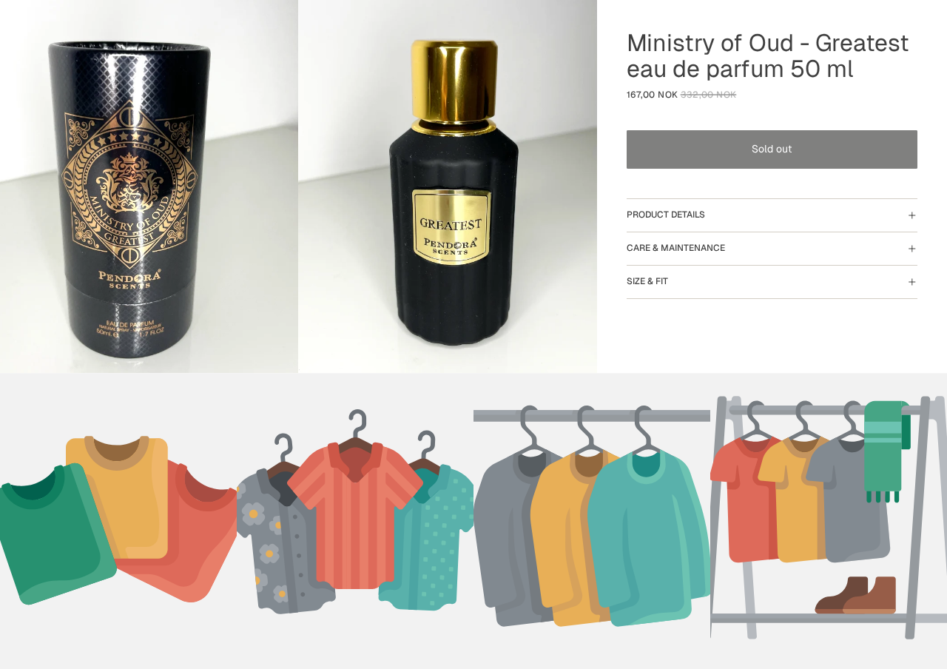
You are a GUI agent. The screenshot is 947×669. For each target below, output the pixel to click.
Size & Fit (647, 281)
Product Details (666, 215)
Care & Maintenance (676, 248)
